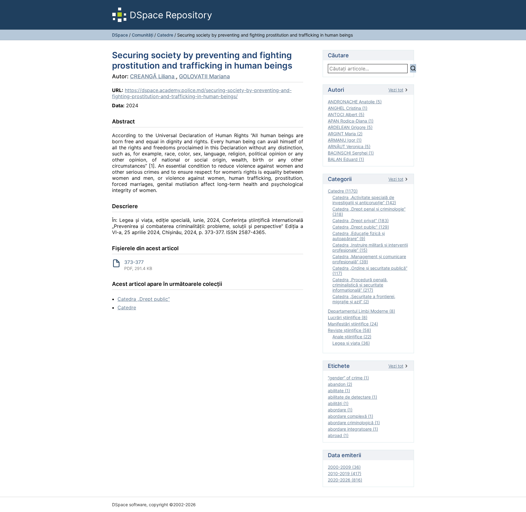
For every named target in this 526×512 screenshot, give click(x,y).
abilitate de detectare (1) (352, 397)
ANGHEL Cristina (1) (347, 108)
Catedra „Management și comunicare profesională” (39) (369, 259)
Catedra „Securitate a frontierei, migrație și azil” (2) (363, 299)
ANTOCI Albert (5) (346, 114)
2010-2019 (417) (344, 473)
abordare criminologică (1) (354, 422)
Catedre (165, 34)
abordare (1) (340, 409)
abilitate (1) (339, 390)
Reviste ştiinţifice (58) (349, 330)
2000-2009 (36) (344, 467)
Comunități (142, 34)
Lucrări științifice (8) (347, 317)
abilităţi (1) (338, 403)
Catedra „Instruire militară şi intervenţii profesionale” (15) (370, 247)
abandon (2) (340, 384)
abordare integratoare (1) (353, 429)
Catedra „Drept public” (143, 299)
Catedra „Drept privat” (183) (360, 220)
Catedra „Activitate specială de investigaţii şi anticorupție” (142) (364, 200)
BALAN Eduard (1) (346, 159)
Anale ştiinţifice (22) (351, 336)
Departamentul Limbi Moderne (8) (361, 311)
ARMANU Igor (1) (345, 140)
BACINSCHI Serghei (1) (351, 152)
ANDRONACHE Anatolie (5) (355, 101)
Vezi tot (395, 89)
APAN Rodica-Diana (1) (350, 120)
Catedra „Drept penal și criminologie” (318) (368, 211)
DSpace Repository (171, 14)
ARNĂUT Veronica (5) (349, 146)
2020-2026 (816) (345, 479)
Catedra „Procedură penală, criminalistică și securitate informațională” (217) (360, 285)
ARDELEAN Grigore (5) (350, 127)
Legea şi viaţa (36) (351, 343)
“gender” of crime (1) (348, 377)
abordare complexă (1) (350, 416)
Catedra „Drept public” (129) (360, 226)
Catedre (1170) (343, 191)
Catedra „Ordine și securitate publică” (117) (369, 270)
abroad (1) (338, 435)
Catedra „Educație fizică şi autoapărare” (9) (358, 236)
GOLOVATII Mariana (204, 76)
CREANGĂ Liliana (153, 76)
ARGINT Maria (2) (345, 133)
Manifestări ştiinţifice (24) (353, 323)
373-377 (134, 262)
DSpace (120, 34)
